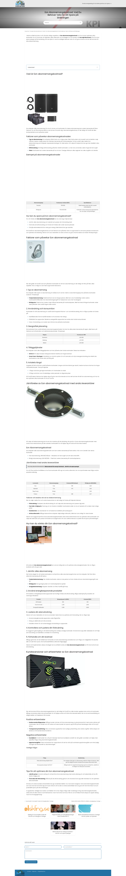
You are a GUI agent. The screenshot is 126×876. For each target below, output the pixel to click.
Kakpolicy (34, 871)
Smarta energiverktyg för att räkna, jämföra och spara (96, 3)
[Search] (80, 22)
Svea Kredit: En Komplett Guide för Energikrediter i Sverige (39, 801)
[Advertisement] (63, 53)
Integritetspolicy (41, 871)
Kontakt (29, 871)
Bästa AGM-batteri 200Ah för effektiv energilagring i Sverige (86, 801)
